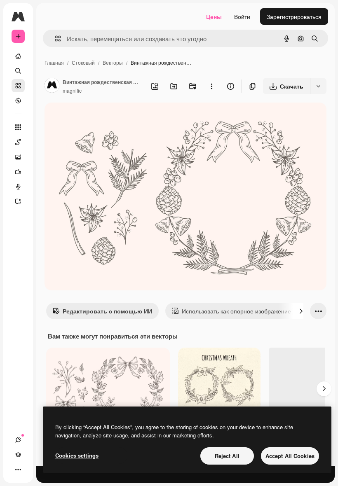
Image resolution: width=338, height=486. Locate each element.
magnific (72, 90)
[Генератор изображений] (18, 157)
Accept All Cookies (290, 456)
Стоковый (83, 62)
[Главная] (18, 56)
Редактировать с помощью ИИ (107, 311)
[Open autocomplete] (54, 38)
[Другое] (18, 469)
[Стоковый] (18, 85)
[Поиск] (18, 70)
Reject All (227, 456)
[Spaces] (18, 142)
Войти (242, 16)
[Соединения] (18, 439)
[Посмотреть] (18, 100)
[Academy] (18, 454)
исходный (100, 118)
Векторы (113, 62)
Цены (214, 16)
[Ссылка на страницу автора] (52, 86)
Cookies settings (77, 455)
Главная (54, 62)
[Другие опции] (211, 86)
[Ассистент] (18, 201)
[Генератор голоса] (18, 186)
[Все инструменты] (18, 127)
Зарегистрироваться (294, 16)
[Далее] (300, 311)
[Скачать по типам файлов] (318, 86)
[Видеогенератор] (18, 171)
